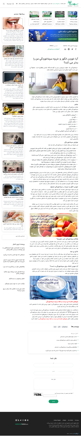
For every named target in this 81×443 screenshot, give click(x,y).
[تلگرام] (25, 420)
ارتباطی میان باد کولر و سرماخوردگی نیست (66, 340)
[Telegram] (68, 49)
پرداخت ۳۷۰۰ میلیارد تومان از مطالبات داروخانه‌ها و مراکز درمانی (60, 22)
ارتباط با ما (70, 420)
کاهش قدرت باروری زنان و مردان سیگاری (13, 174)
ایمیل (53, 371)
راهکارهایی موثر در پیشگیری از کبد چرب (14, 267)
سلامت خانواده (37, 3)
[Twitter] (72, 49)
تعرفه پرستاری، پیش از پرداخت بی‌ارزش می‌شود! (73, 21)
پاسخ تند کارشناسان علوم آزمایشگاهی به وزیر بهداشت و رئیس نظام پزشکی (14, 249)
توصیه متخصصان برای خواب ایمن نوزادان (13, 58)
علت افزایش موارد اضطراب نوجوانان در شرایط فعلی (14, 86)
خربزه (55, 327)
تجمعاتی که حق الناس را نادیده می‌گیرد (14, 255)
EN (16, 4)
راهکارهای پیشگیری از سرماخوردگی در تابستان (66, 347)
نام (53, 363)
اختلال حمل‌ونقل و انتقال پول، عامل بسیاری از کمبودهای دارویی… (47, 22)
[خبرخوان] (18, 420)
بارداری (32, 3)
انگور (59, 327)
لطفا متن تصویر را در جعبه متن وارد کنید (64, 393)
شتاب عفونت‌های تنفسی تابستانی (68, 336)
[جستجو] (3, 3)
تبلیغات (64, 420)
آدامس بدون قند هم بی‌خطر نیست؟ (14, 31)
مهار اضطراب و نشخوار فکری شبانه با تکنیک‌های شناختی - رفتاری (14, 146)
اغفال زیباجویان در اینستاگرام (17, 279)
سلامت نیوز (73, 3)
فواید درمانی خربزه (72, 343)
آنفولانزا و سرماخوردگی (53, 49)
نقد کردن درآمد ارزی (20, 236)
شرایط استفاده (57, 420)
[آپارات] (28, 420)
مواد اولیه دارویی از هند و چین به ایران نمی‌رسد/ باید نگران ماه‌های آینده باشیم (14, 260)
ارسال (53, 401)
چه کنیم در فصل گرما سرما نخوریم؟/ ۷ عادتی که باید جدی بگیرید (61, 350)
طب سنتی (50, 3)
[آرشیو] (16, 420)
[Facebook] (75, 49)
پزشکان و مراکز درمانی (20, 3)
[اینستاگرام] (23, 420)
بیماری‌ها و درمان (56, 3)
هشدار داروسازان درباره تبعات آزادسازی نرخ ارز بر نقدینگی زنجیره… (34, 22)
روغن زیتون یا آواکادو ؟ (17, 116)
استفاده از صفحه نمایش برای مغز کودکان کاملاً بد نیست (13, 198)
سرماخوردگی (64, 327)
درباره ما (77, 420)
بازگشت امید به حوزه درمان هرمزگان (15, 284)
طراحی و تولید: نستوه (71, 433)
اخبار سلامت (62, 3)
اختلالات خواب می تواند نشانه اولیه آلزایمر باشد (13, 225)
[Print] (65, 49)
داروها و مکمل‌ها (44, 3)
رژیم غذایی (27, 3)
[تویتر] (21, 420)
